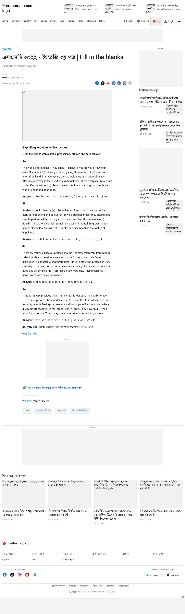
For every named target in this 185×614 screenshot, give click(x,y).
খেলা (62, 21)
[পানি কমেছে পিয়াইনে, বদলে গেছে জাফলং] (109, 8)
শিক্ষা (27, 410)
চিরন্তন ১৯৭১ (158, 554)
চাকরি (80, 21)
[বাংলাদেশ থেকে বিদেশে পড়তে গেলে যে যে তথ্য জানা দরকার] (23, 494)
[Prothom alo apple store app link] (173, 575)
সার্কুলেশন (84, 586)
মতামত (53, 21)
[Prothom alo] (21, 8)
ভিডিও (102, 21)
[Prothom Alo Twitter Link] (13, 575)
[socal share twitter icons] (103, 84)
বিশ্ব (36, 21)
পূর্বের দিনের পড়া (30, 334)
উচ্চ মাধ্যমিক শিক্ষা (80, 410)
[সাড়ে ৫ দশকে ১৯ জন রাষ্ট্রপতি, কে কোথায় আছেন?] (68, 8)
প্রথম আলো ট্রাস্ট (99, 554)
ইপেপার (5, 559)
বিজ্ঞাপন (72, 586)
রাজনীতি (27, 21)
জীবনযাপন (91, 21)
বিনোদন (71, 21)
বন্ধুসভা (126, 554)
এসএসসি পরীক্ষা (43, 410)
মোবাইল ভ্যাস (68, 559)
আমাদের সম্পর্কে (58, 586)
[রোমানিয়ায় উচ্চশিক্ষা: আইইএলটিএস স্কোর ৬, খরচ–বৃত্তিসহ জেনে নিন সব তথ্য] (174, 109)
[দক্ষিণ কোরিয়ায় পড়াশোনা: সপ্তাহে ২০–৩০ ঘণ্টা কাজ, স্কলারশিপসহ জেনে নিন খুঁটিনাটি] (174, 137)
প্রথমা (34, 559)
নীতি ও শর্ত (97, 586)
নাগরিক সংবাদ (8, 554)
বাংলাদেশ (16, 21)
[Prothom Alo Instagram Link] (21, 575)
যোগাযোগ (110, 586)
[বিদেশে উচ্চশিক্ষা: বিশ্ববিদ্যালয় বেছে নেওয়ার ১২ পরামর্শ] (69, 494)
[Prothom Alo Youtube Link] (28, 575)
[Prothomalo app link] (152, 575)
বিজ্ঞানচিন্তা (67, 554)
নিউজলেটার (124, 586)
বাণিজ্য (44, 21)
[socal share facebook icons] (97, 84)
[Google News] (35, 575)
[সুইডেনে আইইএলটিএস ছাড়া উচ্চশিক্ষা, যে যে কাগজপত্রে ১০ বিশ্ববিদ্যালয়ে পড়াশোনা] (174, 205)
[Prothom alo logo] (16, 544)
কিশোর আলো (38, 554)
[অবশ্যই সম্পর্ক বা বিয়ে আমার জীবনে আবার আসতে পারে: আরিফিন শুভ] (150, 8)
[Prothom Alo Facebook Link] (6, 575)
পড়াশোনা (7, 49)
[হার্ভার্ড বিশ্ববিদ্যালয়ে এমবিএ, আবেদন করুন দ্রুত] (174, 228)
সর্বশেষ (5, 21)
